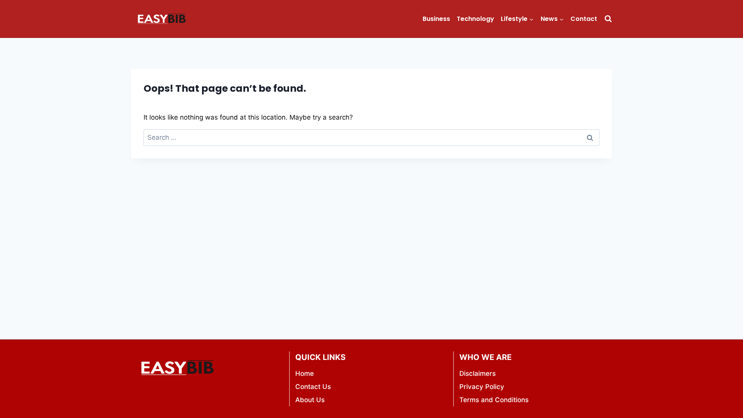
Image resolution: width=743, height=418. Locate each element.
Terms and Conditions (494, 400)
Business (436, 18)
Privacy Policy (481, 387)
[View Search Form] (608, 18)
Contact (583, 18)
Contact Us (313, 387)
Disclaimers (477, 373)
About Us (310, 400)
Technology (475, 18)
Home (304, 373)
